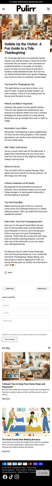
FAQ (46, 470)
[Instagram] (17, 477)
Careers (41, 470)
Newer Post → (42, 288)
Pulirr (5, 468)
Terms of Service (21, 470)
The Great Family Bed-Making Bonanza (21, 439)
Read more (6, 398)
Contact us (33, 472)
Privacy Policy (31, 468)
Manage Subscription (9, 472)
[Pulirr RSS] (49, 348)
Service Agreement (8, 470)
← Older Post (9, 288)
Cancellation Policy (18, 468)
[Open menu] (6, 9)
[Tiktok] (11, 477)
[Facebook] (5, 477)
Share (10, 272)
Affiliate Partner (23, 472)
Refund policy (32, 470)
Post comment (10, 339)
